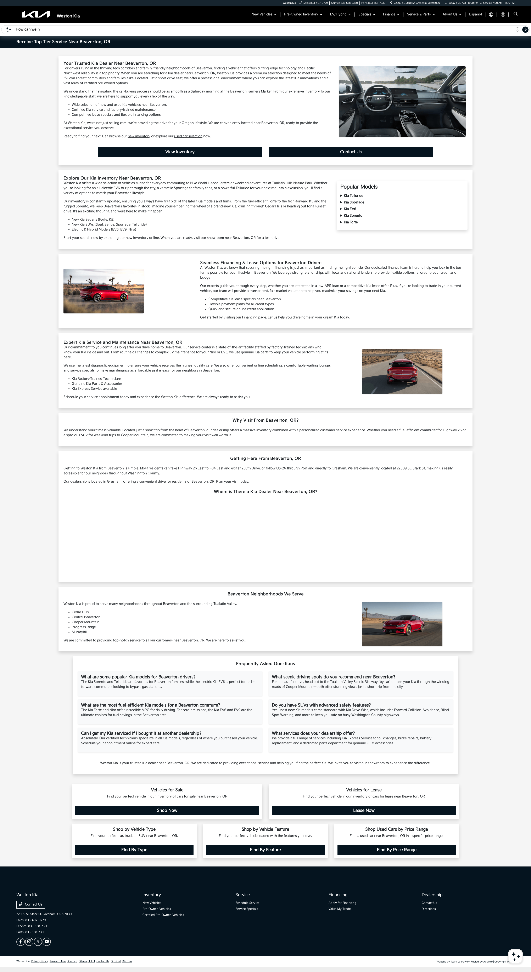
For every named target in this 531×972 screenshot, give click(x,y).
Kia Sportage (354, 202)
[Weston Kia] (52, 14)
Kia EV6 (350, 209)
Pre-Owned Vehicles (156, 909)
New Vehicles (151, 903)
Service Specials (247, 909)
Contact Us (351, 151)
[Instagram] (29, 942)
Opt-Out (116, 961)
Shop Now (167, 810)
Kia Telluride (353, 196)
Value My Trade (340, 909)
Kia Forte (351, 222)
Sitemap (72, 961)
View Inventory (180, 151)
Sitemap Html (87, 961)
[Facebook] (20, 942)
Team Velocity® (460, 961)
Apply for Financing (342, 903)
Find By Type (134, 849)
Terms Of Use (58, 961)
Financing (249, 317)
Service (243, 894)
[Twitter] (38, 942)
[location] (391, 3)
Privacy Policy (39, 961)
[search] (516, 14)
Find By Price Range (397, 849)
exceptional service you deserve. (88, 128)
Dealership (432, 894)
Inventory (151, 894)
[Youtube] (47, 942)
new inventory (139, 136)
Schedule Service (247, 903)
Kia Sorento (353, 216)
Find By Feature (265, 849)
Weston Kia (23, 961)
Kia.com (127, 961)
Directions (429, 909)
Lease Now (364, 810)
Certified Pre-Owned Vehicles (163, 915)
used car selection (188, 136)
